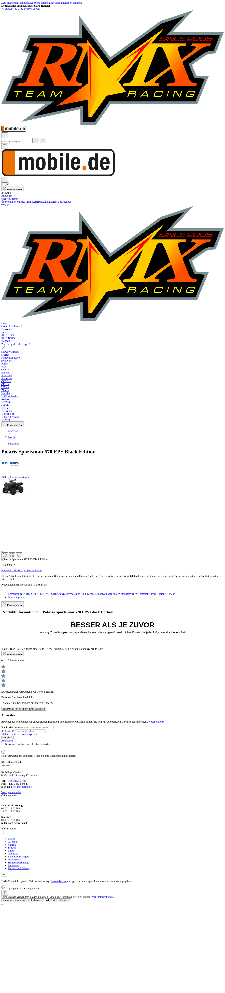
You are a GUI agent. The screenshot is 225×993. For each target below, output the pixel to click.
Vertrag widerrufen (11, 792)
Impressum (13, 865)
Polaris (11, 838)
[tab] (91, 593)
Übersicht (6, 201)
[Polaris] (112, 463)
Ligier (11, 850)
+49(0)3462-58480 (16, 780)
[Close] (2, 551)
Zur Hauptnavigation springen (66, 2)
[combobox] (16, 141)
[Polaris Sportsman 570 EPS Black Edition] (13, 487)
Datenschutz (14, 859)
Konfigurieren (36, 900)
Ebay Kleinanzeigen (18, 856)
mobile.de (13, 853)
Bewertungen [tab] (15, 597)
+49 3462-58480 (22, 8)
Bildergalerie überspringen (15, 477)
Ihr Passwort (8, 730)
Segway (12, 847)
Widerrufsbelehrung (18, 862)
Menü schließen (14, 189)
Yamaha (12, 844)
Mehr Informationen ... (103, 896)
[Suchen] (35, 140)
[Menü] (4, 135)
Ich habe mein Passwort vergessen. (19, 734)
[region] (112, 520)
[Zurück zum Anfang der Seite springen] (4, 892)
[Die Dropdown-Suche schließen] (43, 140)
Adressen (37, 201)
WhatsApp (7, 8)
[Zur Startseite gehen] (112, 124)
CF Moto (12, 841)
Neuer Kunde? (156, 721)
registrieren (12, 198)
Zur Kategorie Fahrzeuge (14, 344)
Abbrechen (7, 740)
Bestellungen (64, 201)
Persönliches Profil (22, 201)
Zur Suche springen (39, 2)
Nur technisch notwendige (15, 900)
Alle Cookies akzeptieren (58, 900)
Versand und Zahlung (19, 868)
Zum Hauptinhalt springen (15, 2)
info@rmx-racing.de (21, 786)
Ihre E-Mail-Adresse (12, 727)
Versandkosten (59, 881)
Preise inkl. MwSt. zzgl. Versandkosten (21, 570)
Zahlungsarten (50, 201)
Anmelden (6, 195)
